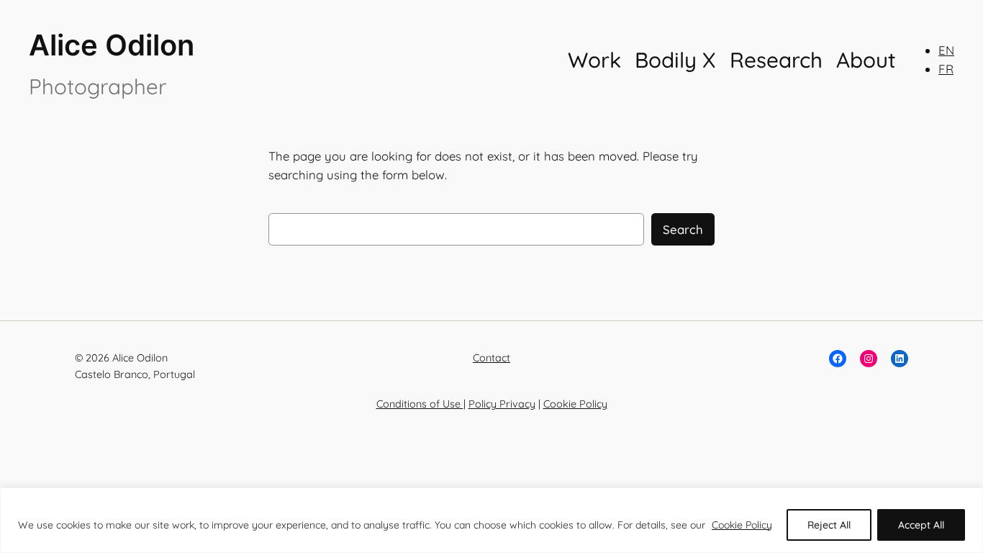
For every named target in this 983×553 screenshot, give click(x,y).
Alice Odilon (111, 45)
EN (946, 50)
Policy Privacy (501, 403)
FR (945, 68)
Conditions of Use (419, 403)
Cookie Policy (742, 524)
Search (683, 229)
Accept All (921, 524)
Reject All (829, 524)
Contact (491, 357)
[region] (491, 520)
